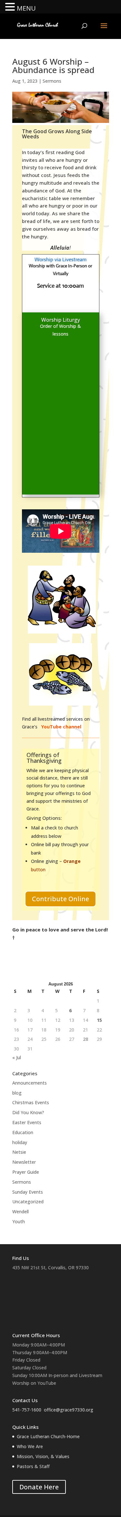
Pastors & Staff (33, 1466)
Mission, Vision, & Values (43, 1456)
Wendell (20, 1211)
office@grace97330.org (68, 1410)
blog (17, 1093)
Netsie (19, 1152)
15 (99, 1020)
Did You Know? (28, 1112)
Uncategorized (28, 1201)
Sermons (52, 81)
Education (22, 1132)
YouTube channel (62, 727)
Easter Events (26, 1122)
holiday (19, 1142)
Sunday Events (27, 1192)
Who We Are (30, 1446)
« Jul (16, 1057)
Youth (18, 1221)
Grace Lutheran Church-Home (48, 1436)
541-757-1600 (26, 1410)
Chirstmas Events (30, 1102)
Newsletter (24, 1162)
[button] (11, 7)
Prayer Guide (25, 1172)
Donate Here (39, 1487)
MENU (26, 8)
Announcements (29, 1083)
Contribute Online (60, 898)
